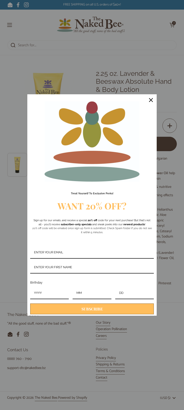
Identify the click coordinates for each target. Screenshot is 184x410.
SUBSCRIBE (92, 308)
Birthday (36, 282)
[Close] (151, 100)
